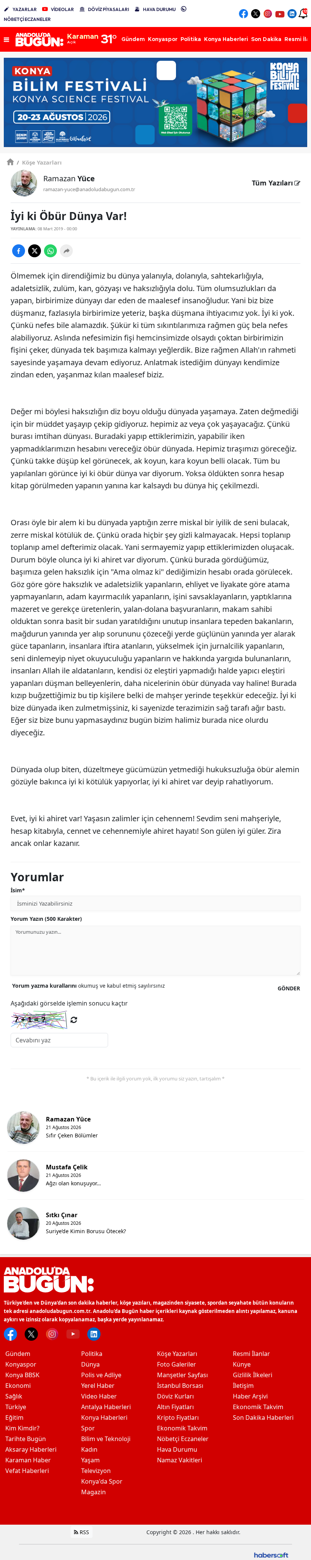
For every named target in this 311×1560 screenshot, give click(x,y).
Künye (242, 1364)
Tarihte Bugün (25, 1439)
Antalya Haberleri (106, 1407)
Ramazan (69, 178)
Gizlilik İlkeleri (252, 1375)
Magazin (93, 1492)
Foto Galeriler (176, 1364)
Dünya (90, 1364)
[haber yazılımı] (271, 1554)
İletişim (243, 1385)
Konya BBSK (22, 1375)
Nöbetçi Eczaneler (183, 1439)
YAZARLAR (25, 9)
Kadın (89, 1449)
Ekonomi (18, 1385)
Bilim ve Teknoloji (105, 1439)
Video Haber (99, 1396)
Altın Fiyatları (175, 1407)
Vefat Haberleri (27, 1471)
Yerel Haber (98, 1385)
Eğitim (14, 1417)
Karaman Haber (28, 1460)
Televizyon (96, 1471)
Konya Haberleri (104, 1417)
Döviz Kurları (175, 1396)
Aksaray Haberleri (31, 1449)
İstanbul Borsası (180, 1385)
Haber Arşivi (250, 1396)
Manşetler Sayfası (182, 1375)
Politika (91, 1353)
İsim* (18, 890)
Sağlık (13, 1396)
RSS (83, 1532)
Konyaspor (20, 1364)
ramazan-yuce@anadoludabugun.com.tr (89, 189)
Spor (88, 1428)
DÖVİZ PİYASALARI (108, 9)
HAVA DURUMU (159, 9)
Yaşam (90, 1460)
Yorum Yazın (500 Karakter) (46, 918)
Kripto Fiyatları (178, 1417)
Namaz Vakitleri (179, 1460)
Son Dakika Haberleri (263, 1417)
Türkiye (15, 1407)
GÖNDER (289, 988)
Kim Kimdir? (22, 1428)
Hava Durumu (177, 1449)
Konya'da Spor (102, 1481)
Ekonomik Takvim (182, 1428)
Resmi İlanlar (251, 1353)
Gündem (17, 1353)
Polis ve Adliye (101, 1375)
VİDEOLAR (62, 9)
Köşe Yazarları (39, 162)
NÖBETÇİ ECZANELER (27, 19)
